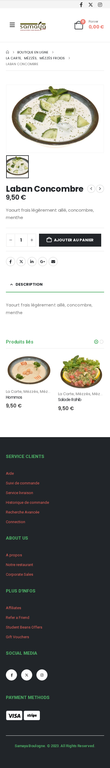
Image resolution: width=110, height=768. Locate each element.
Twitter (21, 261)
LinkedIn (32, 261)
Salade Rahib (70, 399)
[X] (90, 4)
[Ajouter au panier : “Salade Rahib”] (94, 364)
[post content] (29, 372)
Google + (42, 261)
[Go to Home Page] (7, 52)
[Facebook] (81, 4)
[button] (96, 341)
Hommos (14, 397)
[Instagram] (100, 4)
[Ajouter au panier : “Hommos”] (42, 364)
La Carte (14, 391)
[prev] (91, 189)
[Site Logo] (33, 26)
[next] (100, 189)
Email (53, 261)
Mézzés (30, 391)
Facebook (10, 261)
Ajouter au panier (74, 240)
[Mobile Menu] (12, 25)
